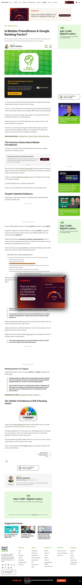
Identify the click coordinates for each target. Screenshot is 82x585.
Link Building (34, 550)
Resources (39, 2)
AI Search (16, 2)
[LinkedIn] (5, 565)
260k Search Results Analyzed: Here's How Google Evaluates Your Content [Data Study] (44, 536)
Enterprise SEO (34, 560)
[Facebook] (11, 565)
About (71, 553)
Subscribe (72, 550)
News (20, 550)
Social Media (21, 560)
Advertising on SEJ (61, 550)
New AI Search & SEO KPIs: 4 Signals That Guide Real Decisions (69, 119)
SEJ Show (46, 560)
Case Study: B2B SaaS (62, 553)
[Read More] (69, 177)
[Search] (79, 2)
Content (20, 557)
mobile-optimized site (19, 424)
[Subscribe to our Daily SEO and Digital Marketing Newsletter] (76, 2)
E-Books (46, 557)
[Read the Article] (11, 529)
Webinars (44, 2)
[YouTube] (8, 565)
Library (45, 555)
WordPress (21, 564)
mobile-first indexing (22, 177)
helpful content (28, 446)
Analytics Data (34, 564)
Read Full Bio (10, 484)
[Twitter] (14, 565)
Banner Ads (60, 555)
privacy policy (34, 514)
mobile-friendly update (26, 168)
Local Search (34, 553)
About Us (50, 2)
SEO (20, 2)
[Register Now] (69, 109)
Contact (72, 555)
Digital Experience (23, 562)
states (10, 374)
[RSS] (11, 568)
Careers (72, 557)
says (10, 197)
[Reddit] (8, 568)
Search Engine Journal (32, 480)
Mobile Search (34, 555)
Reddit (32, 567)
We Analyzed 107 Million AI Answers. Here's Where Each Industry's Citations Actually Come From (69, 187)
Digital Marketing (31, 2)
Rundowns (46, 553)
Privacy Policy (73, 560)
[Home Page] (6, 2)
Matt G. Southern (16, 46)
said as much (29, 334)
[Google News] (2, 565)
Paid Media (24, 2)
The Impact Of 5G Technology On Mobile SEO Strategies (27, 536)
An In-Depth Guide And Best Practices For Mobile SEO (10, 536)
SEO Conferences (48, 566)
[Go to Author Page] (6, 46)
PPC (32, 562)
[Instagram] (5, 568)
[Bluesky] (2, 568)
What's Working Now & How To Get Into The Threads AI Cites (69, 212)
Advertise (55, 2)
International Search (35, 557)
